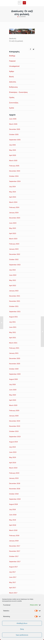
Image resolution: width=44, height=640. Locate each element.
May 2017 (12, 582)
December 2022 (14, 254)
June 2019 (12, 452)
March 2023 (13, 238)
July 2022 (12, 270)
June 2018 (12, 515)
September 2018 (15, 499)
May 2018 (12, 520)
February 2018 (14, 535)
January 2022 (13, 291)
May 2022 (12, 280)
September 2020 (15, 374)
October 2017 (13, 556)
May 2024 (12, 192)
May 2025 (12, 150)
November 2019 (14, 426)
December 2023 (14, 218)
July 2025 (12, 145)
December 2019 (14, 421)
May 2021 (12, 332)
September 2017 (15, 561)
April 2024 (12, 197)
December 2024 (14, 171)
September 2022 (15, 265)
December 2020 (14, 358)
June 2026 (12, 119)
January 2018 (13, 541)
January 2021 (13, 353)
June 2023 (12, 223)
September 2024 (15, 181)
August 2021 (13, 317)
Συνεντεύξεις (13, 103)
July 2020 (12, 384)
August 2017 (13, 567)
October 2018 (13, 494)
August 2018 (13, 504)
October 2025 (13, 134)
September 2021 (15, 311)
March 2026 (13, 124)
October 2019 (13, 431)
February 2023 (14, 244)
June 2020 (12, 390)
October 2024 (13, 176)
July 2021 (12, 322)
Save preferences (22, 635)
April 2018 (12, 525)
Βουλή (11, 76)
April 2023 (12, 233)
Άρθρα (11, 71)
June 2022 (12, 275)
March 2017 (13, 593)
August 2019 (13, 442)
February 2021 (14, 348)
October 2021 (13, 306)
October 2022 (13, 259)
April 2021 (12, 337)
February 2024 (14, 207)
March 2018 (13, 530)
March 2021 (13, 343)
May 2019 (12, 457)
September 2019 (15, 436)
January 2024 (13, 212)
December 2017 (14, 546)
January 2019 (13, 478)
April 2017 (12, 587)
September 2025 (15, 140)
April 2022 (12, 285)
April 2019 (12, 462)
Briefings (12, 56)
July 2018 (12, 509)
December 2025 (14, 129)
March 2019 (13, 468)
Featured (12, 61)
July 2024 (12, 186)
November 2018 (14, 488)
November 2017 (14, 551)
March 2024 (13, 202)
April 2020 (12, 400)
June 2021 (12, 327)
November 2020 (14, 363)
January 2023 (13, 249)
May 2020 (12, 395)
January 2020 (13, 416)
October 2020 (13, 369)
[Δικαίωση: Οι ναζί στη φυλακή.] (30, 49)
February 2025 (14, 166)
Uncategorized (14, 66)
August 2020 (13, 379)
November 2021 (14, 301)
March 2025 (13, 160)
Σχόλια (11, 108)
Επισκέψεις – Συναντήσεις (18, 92)
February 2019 (14, 473)
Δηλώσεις (12, 82)
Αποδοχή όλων (22, 623)
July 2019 (12, 447)
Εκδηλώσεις (13, 87)
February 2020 (14, 410)
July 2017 (12, 572)
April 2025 (12, 155)
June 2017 (12, 577)
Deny (22, 629)
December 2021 (14, 296)
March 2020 (13, 405)
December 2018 (14, 483)
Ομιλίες (11, 97)
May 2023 (12, 228)
